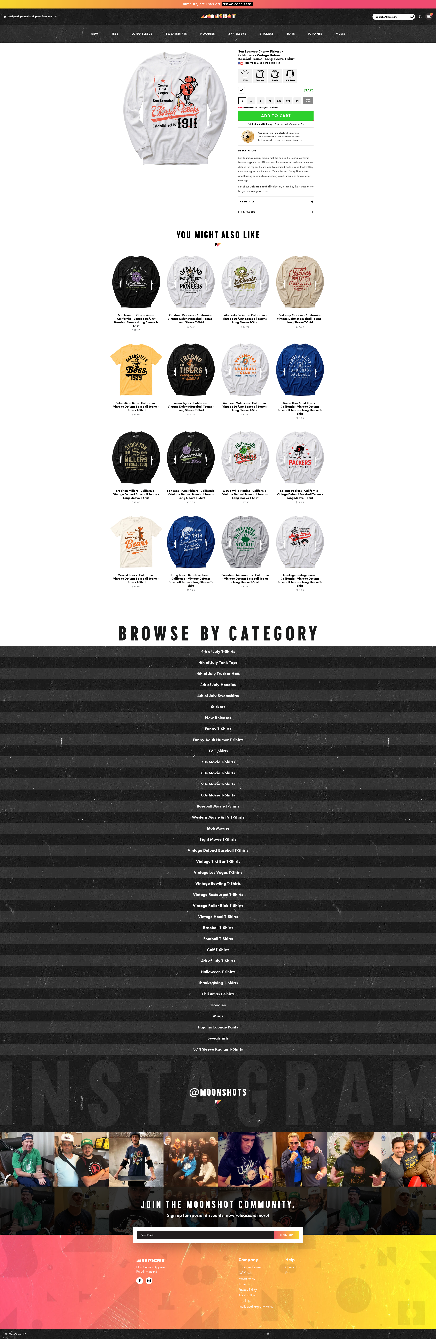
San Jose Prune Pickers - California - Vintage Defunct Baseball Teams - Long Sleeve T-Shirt (191, 496)
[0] (428, 16)
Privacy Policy (248, 1289)
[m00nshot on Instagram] (27, 1159)
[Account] (420, 19)
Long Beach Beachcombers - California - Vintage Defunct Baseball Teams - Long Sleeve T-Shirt (191, 582)
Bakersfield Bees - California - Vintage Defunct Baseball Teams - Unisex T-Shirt (136, 408)
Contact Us (292, 1267)
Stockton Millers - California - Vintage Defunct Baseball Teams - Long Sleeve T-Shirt (136, 496)
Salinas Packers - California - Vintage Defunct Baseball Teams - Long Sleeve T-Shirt (300, 496)
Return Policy (247, 1278)
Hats (291, 34)
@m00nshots (218, 1092)
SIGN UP (286, 1235)
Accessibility (247, 1295)
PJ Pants (315, 34)
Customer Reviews (251, 1267)
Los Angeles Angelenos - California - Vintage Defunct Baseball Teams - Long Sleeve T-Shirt (300, 582)
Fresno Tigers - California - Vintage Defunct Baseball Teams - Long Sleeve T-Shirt (191, 408)
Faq (287, 1273)
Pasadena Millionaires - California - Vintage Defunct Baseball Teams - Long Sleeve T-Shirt (245, 580)
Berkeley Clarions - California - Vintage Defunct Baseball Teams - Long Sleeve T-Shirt (300, 320)
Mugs (340, 34)
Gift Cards (245, 1273)
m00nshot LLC (19, 1334)
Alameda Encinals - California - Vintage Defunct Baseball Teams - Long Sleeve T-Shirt (245, 320)
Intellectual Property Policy (256, 1306)
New (94, 34)
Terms (242, 1284)
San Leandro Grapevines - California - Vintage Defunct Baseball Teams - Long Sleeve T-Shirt (136, 322)
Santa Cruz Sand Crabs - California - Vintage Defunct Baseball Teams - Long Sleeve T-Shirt (300, 410)
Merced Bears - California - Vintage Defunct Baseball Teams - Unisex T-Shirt (136, 580)
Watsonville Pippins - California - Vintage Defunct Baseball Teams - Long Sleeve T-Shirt (245, 496)
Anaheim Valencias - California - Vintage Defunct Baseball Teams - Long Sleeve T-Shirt (245, 408)
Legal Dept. (246, 1301)
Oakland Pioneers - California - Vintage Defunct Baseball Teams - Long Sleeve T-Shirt (191, 320)
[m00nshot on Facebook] (139, 1280)
